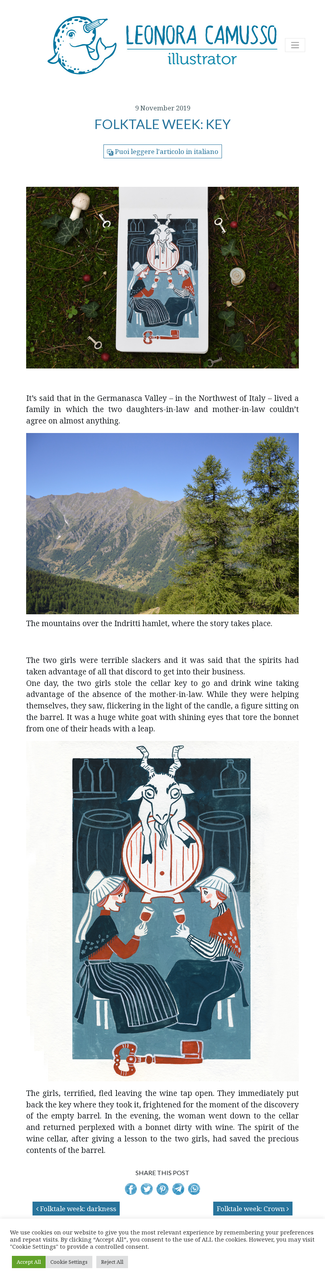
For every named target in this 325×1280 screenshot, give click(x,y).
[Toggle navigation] (295, 45)
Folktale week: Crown (252, 1208)
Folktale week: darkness (77, 1208)
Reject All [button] (112, 1261)
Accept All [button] (29, 1261)
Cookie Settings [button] (69, 1261)
